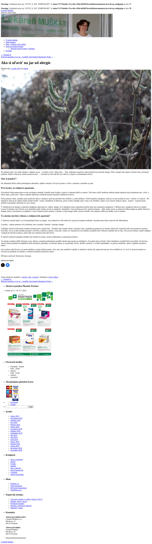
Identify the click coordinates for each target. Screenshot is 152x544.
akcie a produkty (16, 460)
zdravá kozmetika (17, 474)
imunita (13, 466)
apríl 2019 (14, 440)
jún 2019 (13, 435)
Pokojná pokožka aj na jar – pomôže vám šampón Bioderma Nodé (27, 57)
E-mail (12, 404)
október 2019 (15, 431)
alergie (24, 277)
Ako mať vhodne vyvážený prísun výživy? (26, 499)
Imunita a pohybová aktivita (20, 506)
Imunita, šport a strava (18, 501)
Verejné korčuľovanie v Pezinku (22, 49)
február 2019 (15, 444)
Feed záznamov (16, 486)
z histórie (13, 472)
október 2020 (15, 420)
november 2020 (16, 418)
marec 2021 (14, 416)
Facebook (14, 402)
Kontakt (9, 51)
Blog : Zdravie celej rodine (16, 44)
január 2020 (14, 427)
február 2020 (15, 425)
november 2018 (16, 450)
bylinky (13, 464)
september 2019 (16, 433)
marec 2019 (14, 442)
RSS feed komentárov (18, 488)
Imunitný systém (16, 508)
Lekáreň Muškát (7, 10)
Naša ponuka (11, 42)
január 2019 (14, 446)
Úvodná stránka (12, 40)
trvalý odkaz (53, 277)
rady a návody (33, 277)
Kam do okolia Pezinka (14, 46)
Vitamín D (6, 55)
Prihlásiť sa (14, 484)
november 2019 (16, 429)
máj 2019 (13, 437)
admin (26, 69)
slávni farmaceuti (16, 470)
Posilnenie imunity (17, 504)
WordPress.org (15, 490)
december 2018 (16, 448)
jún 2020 (13, 423)
